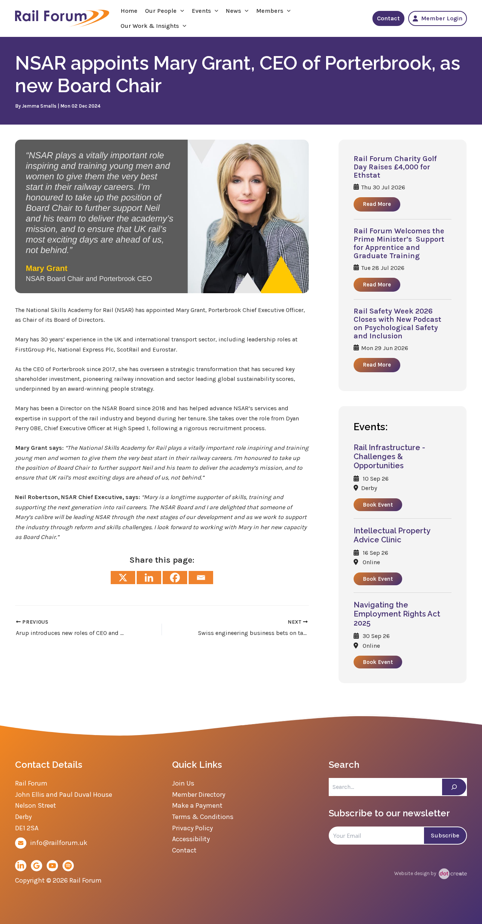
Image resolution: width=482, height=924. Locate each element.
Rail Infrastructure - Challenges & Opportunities (389, 456)
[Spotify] (68, 865)
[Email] (201, 577)
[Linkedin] (149, 577)
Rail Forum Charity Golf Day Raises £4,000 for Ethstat (395, 167)
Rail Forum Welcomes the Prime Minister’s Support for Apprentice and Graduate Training (399, 243)
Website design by (415, 873)
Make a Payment (197, 805)
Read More (377, 204)
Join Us (183, 783)
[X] (123, 577)
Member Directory (198, 794)
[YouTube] (52, 865)
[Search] (454, 787)
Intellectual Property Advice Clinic (392, 535)
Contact (388, 18)
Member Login (441, 18)
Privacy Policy (192, 828)
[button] (180, 11)
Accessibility (191, 839)
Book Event (378, 504)
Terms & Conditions (202, 817)
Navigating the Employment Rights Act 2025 (397, 613)
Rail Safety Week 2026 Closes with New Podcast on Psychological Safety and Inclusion (397, 323)
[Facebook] (175, 577)
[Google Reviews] (36, 865)
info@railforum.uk (58, 843)
